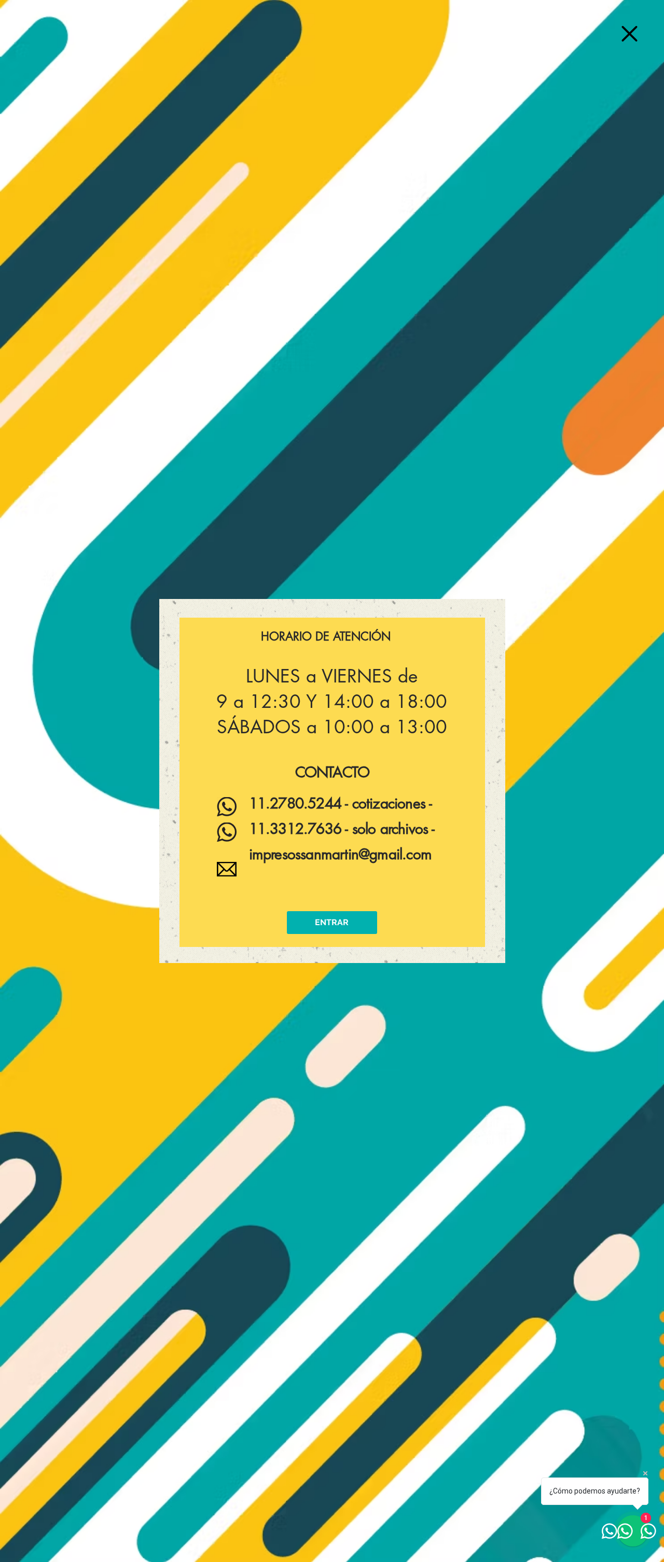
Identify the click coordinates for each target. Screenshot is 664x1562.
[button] (629, 33)
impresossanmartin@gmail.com (340, 854)
